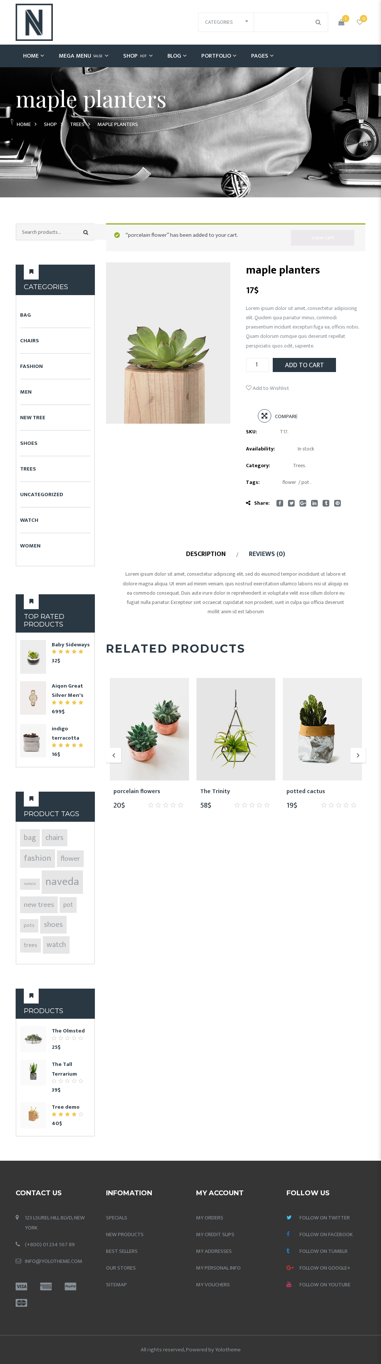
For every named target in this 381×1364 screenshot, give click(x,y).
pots (29, 925)
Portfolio (216, 56)
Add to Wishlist (270, 388)
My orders (209, 1217)
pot (68, 905)
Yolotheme (228, 1349)
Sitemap (116, 1284)
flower (70, 858)
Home (31, 56)
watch (56, 944)
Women (30, 545)
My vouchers (213, 1284)
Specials (116, 1217)
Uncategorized (41, 494)
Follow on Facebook (326, 1234)
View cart (322, 237)
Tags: (253, 482)
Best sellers (122, 1251)
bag (30, 837)
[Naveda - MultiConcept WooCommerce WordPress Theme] (34, 22)
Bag (25, 315)
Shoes (29, 443)
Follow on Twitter (325, 1217)
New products (125, 1234)
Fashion (31, 366)
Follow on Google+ (325, 1268)
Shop (135, 56)
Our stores (121, 1268)
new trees (39, 905)
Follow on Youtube (325, 1284)
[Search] (85, 232)
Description (206, 554)
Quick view (176, 791)
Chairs (29, 340)
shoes (53, 924)
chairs (54, 837)
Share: (262, 503)
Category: (258, 465)
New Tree (32, 417)
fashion (37, 858)
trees (30, 945)
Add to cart (304, 365)
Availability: (260, 449)
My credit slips (215, 1234)
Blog (174, 56)
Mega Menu (80, 56)
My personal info (218, 1268)
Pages (259, 56)
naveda (62, 882)
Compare (286, 416)
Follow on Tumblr (324, 1251)
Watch (29, 520)
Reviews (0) (267, 554)
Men (26, 392)
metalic (30, 883)
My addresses (214, 1251)
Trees (77, 124)
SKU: (251, 431)
